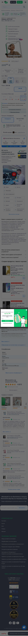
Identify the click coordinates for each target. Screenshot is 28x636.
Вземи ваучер (7, 320)
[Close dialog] (26, 310)
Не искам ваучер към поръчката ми (7, 323)
